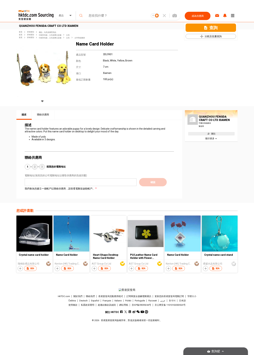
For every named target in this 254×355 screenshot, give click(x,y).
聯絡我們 (90, 296)
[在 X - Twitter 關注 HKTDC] (125, 311)
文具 (68, 35)
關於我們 (77, 296)
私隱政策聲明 (87, 305)
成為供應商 (198, 16)
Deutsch (83, 300)
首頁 (20, 32)
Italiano (118, 300)
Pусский (152, 300)
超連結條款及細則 (107, 305)
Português (140, 300)
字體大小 (191, 296)
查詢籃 (215, 351)
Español (95, 300)
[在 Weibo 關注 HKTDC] (134, 311)
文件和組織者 (79, 38)
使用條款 (72, 305)
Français (107, 300)
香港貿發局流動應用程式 (110, 296)
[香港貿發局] (127, 290)
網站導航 (123, 305)
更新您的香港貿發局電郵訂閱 (169, 296)
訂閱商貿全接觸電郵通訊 (138, 296)
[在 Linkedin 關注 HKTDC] (129, 311)
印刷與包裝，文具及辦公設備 (50, 35)
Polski (128, 300)
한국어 (172, 300)
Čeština (72, 300)
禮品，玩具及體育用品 (47, 32)
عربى (162, 300)
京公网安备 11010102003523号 (170, 305)
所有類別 (30, 32)
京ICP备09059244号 (141, 305)
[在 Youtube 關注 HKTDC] (142, 311)
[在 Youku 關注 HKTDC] (146, 311)
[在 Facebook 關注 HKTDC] (121, 311)
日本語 (182, 300)
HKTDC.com (64, 296)
